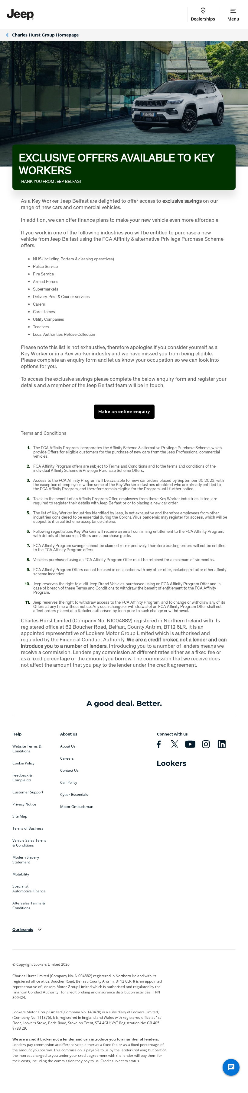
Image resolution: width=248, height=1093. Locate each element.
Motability (20, 874)
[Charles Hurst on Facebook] (161, 744)
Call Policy (68, 782)
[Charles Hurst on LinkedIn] (224, 744)
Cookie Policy (23, 763)
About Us (68, 746)
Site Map (19, 816)
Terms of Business (28, 828)
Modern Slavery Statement (25, 860)
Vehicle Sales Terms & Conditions (29, 843)
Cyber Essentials (74, 794)
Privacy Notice (24, 804)
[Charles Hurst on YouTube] (193, 744)
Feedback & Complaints (22, 778)
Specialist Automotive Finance (29, 889)
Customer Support (27, 792)
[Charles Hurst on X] (177, 744)
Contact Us (69, 770)
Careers (67, 758)
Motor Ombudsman (76, 806)
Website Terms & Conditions (26, 749)
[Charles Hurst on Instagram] (208, 744)
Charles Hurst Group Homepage (45, 35)
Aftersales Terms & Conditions (28, 905)
